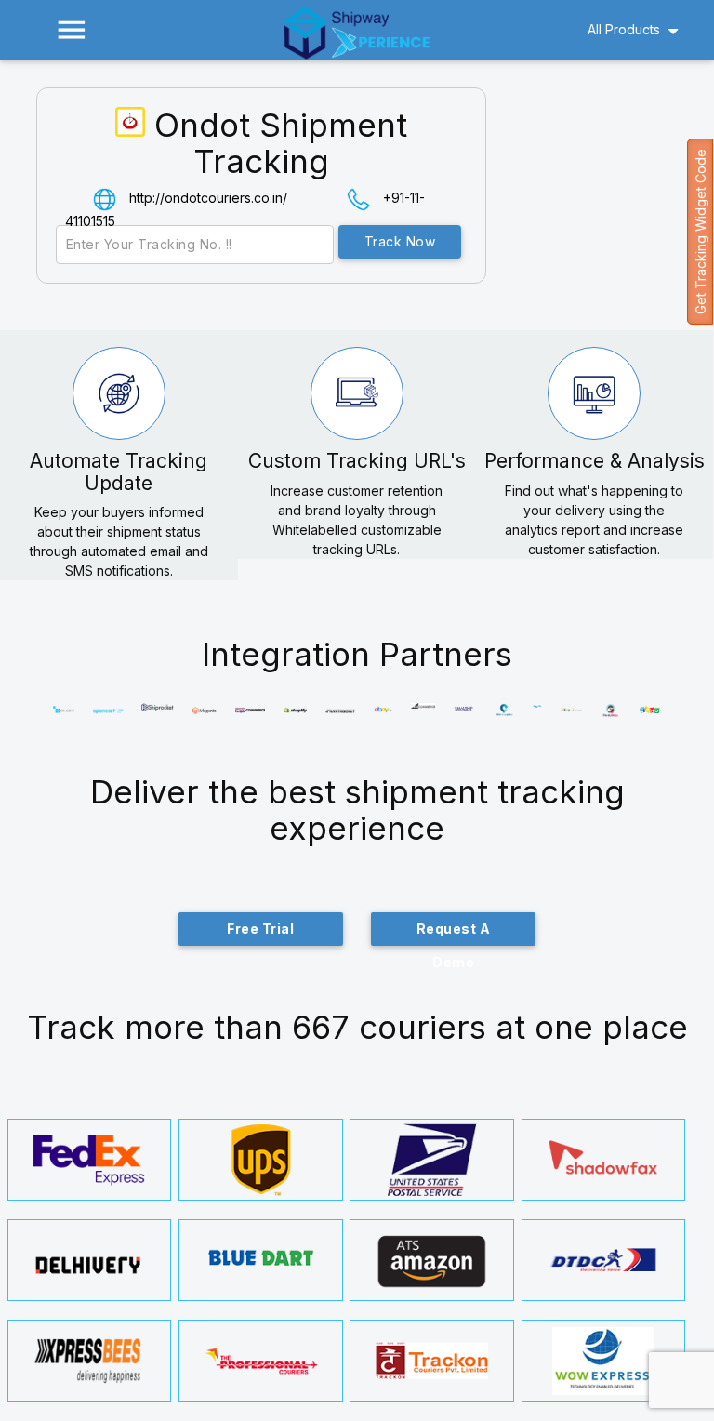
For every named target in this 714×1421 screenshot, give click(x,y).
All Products (624, 29)
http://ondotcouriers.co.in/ (208, 198)
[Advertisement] (610, 199)
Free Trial (260, 928)
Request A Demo (453, 933)
